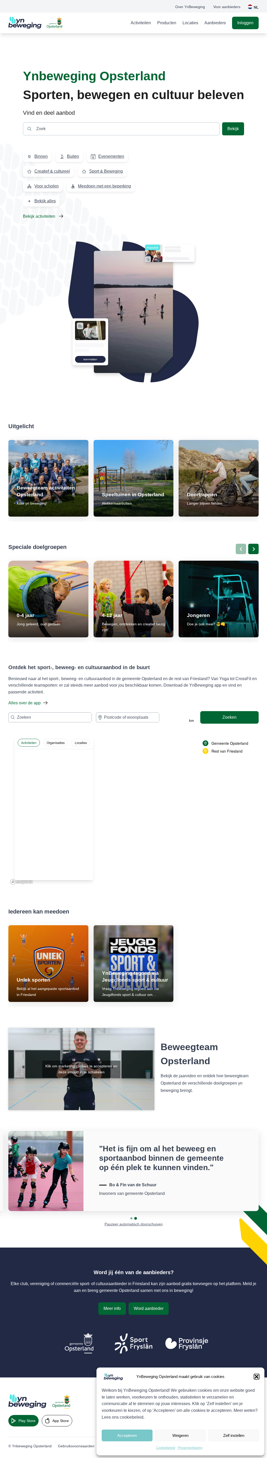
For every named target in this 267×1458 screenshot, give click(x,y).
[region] (133, 808)
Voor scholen (46, 186)
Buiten (73, 156)
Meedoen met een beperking (104, 186)
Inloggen (245, 23)
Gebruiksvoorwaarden (76, 1446)
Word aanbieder (148, 1308)
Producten (166, 23)
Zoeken (229, 717)
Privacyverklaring (190, 1448)
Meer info (112, 1308)
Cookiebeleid (165, 1448)
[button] (256, 1376)
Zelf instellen (233, 1435)
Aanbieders (215, 23)
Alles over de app (24, 703)
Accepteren (127, 1435)
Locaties (190, 23)
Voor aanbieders (226, 7)
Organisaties (56, 742)
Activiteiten (141, 23)
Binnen (41, 156)
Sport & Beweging (106, 171)
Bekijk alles (45, 201)
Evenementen (111, 156)
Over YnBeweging (190, 7)
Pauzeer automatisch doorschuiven (134, 1224)
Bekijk (233, 128)
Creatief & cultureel (52, 171)
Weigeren (180, 1435)
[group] (48, 478)
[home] (35, 23)
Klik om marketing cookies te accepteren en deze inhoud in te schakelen (81, 1069)
